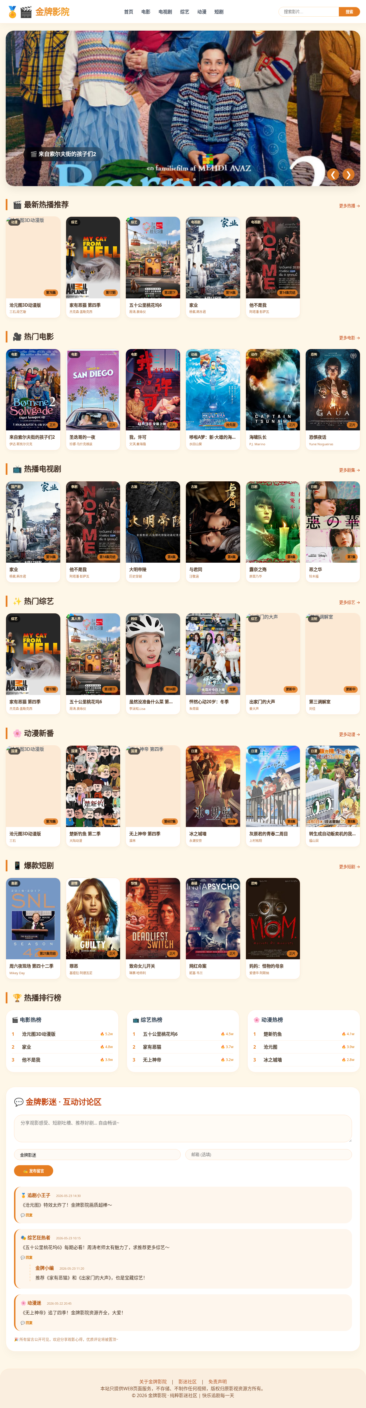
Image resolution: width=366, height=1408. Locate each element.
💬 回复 (27, 1215)
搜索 (349, 12)
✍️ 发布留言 (33, 1171)
